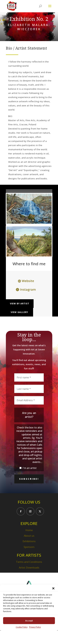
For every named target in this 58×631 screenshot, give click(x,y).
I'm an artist (29, 468)
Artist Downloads (29, 567)
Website (28, 281)
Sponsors (29, 547)
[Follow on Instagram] (30, 511)
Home (29, 530)
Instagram (28, 289)
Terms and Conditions (29, 562)
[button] (53, 588)
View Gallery (19, 312)
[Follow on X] (40, 511)
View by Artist (19, 303)
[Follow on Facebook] (21, 511)
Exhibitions (29, 541)
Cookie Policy (22, 627)
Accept (29, 620)
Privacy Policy (35, 627)
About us (29, 535)
